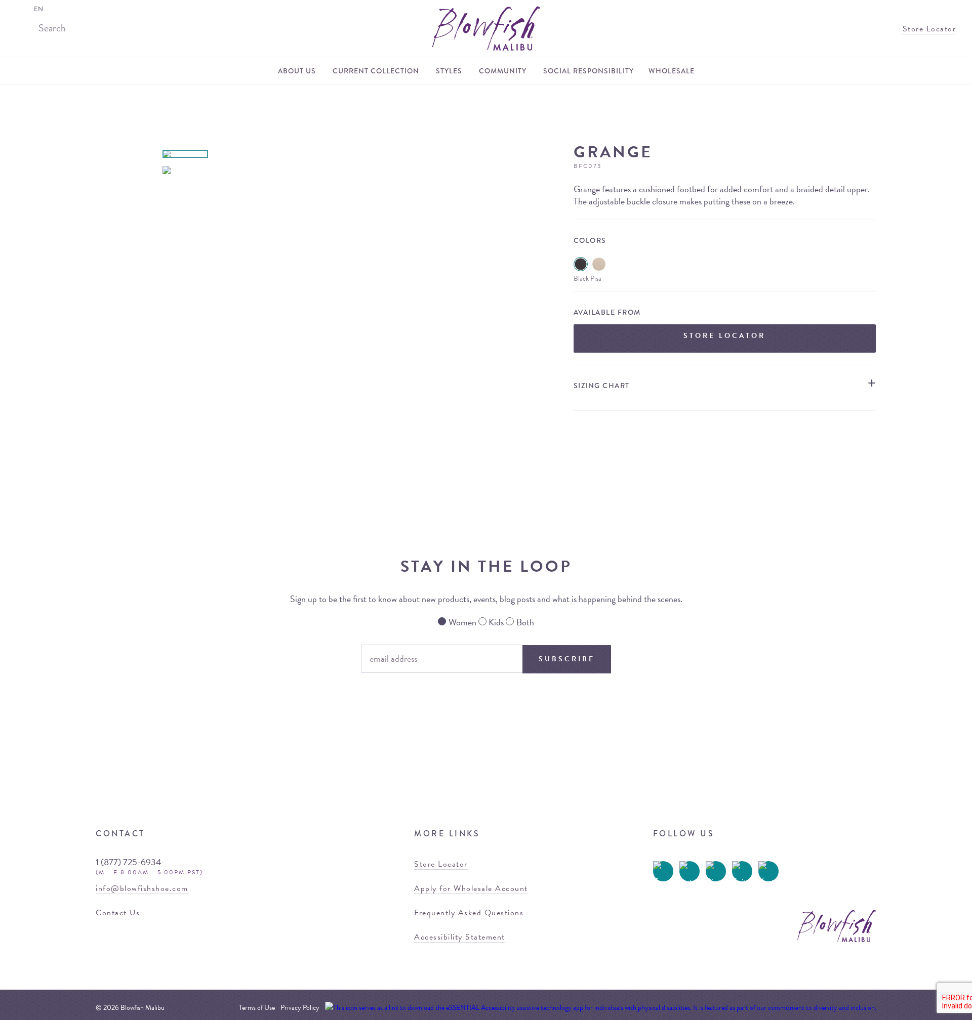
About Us (297, 71)
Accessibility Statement (459, 937)
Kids (496, 622)
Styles (449, 71)
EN (38, 9)
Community (502, 71)
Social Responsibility (588, 71)
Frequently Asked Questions (468, 913)
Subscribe (567, 659)
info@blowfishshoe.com (142, 888)
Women (462, 622)
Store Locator (928, 29)
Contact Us (118, 913)
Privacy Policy (299, 1007)
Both (525, 622)
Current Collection (376, 71)
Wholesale (672, 71)
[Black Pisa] (581, 264)
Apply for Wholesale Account (471, 888)
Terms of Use (257, 1007)
